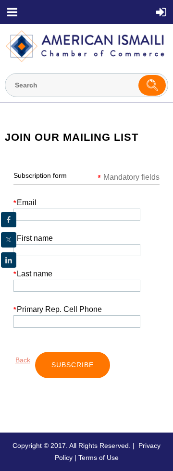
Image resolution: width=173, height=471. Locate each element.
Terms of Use (98, 457)
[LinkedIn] (8, 260)
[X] (8, 240)
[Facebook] (8, 219)
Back (22, 360)
